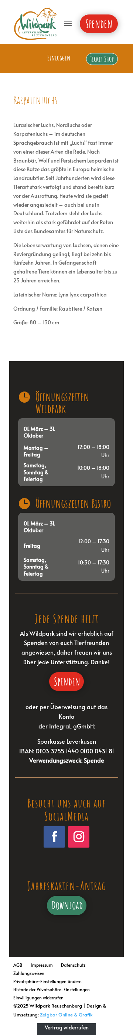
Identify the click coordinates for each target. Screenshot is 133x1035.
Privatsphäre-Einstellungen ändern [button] (47, 980)
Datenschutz (73, 964)
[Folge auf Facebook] (54, 837)
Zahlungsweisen (28, 972)
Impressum (42, 964)
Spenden (67, 681)
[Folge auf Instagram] (78, 837)
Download (67, 905)
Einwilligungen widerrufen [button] (38, 997)
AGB (18, 964)
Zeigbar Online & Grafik (66, 1014)
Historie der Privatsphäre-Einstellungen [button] (51, 988)
